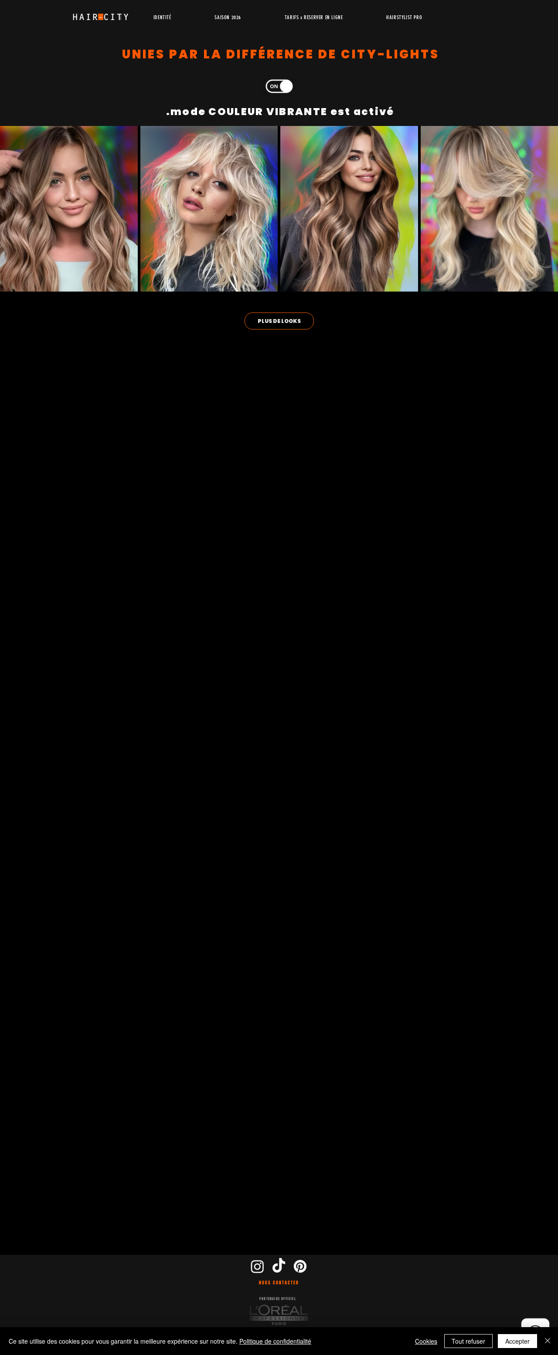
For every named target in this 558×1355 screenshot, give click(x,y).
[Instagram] (257, 1266)
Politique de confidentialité (275, 1341)
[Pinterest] (300, 1266)
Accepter (517, 1341)
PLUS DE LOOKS (279, 321)
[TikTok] (278, 1266)
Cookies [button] (426, 1341)
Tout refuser (468, 1341)
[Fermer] (547, 1341)
